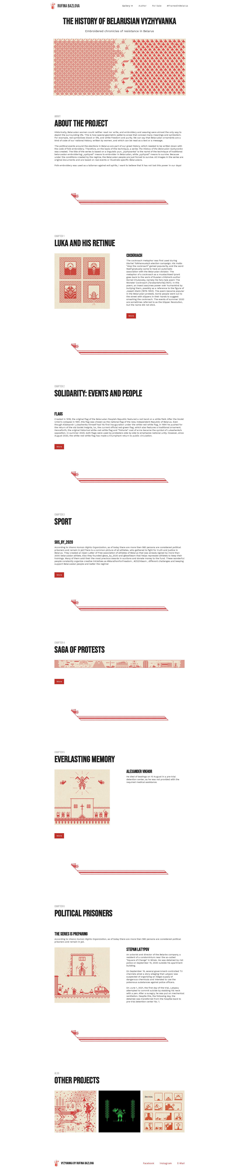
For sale (157, 5)
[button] (127, 6)
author (143, 5)
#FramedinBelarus (177, 5)
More (131, 315)
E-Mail (181, 1163)
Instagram (166, 1163)
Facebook (148, 1163)
